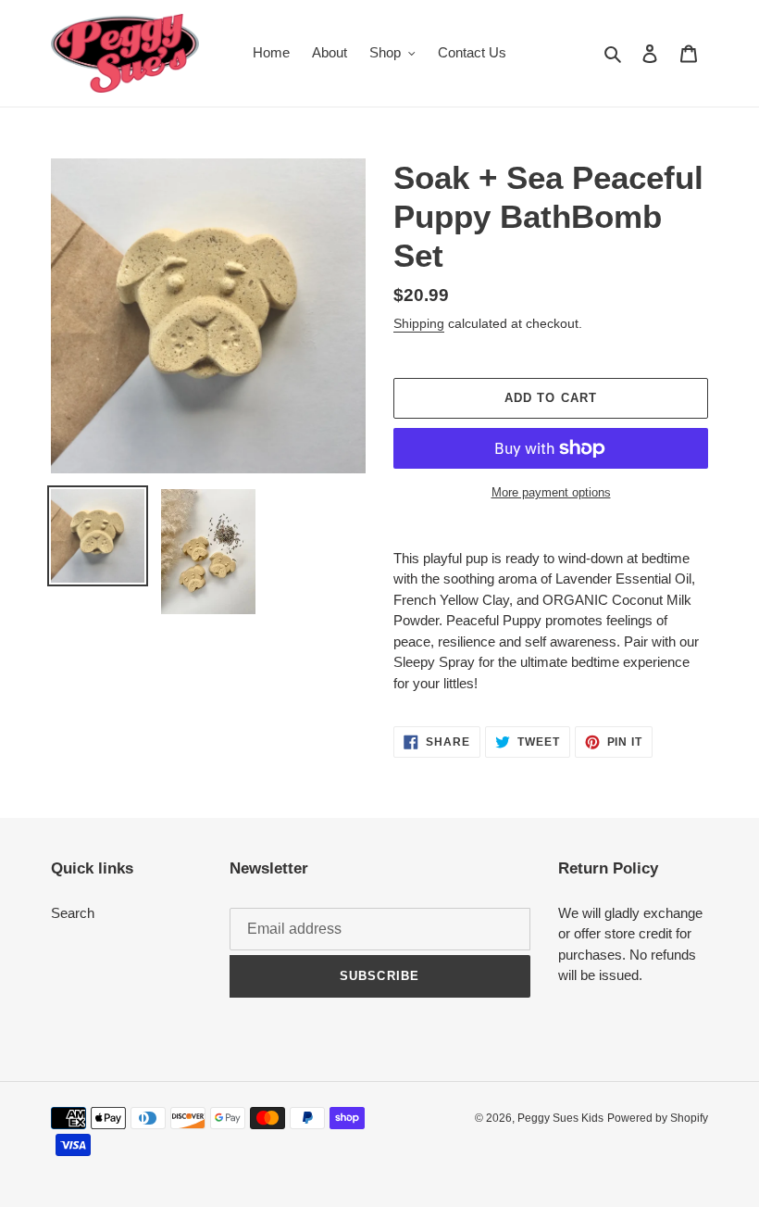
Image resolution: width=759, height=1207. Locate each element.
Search (72, 913)
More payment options (551, 492)
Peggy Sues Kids (560, 1118)
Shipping (418, 323)
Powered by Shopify (657, 1118)
